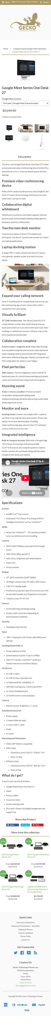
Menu (7, 2)
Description (24, 156)
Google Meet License (11, 99)
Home (5, 49)
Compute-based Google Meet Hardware (29, 49)
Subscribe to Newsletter (25, 923)
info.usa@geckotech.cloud (25, 986)
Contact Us (25, 940)
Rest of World (32, 2)
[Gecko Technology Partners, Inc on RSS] (35, 954)
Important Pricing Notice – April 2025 (26, 926)
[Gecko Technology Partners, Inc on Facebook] (22, 954)
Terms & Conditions (25, 933)
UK (17, 2)
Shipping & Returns (25, 929)
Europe (23, 2)
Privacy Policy (25, 936)
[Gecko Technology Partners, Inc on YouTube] (29, 954)
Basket (46, 2)
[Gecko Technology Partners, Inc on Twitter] (15, 954)
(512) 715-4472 (25, 983)
